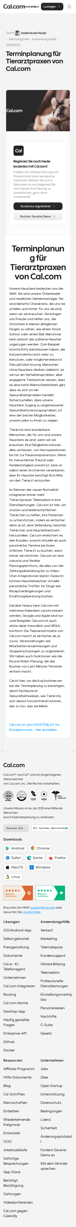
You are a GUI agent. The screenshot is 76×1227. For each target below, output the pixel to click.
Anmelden (31, 6)
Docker (9, 1050)
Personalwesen (53, 1008)
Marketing (49, 939)
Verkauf (47, 930)
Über (44, 1077)
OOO (7, 1142)
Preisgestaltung (16, 947)
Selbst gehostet (16, 939)
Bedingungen (51, 1111)
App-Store (11, 1172)
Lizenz (46, 1120)
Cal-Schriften (14, 1094)
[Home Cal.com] (14, 6)
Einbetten (11, 1111)
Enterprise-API (15, 1033)
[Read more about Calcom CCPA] (33, 796)
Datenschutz (51, 1103)
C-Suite (47, 1025)
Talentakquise (51, 947)
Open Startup (51, 1086)
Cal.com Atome (15, 1003)
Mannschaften (15, 1103)
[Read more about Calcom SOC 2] (22, 796)
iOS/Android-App (17, 930)
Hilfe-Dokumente (17, 1077)
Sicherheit (49, 1128)
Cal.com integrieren (19, 986)
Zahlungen (12, 1194)
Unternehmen (14, 978)
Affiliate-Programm (19, 1069)
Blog (7, 1086)
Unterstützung (53, 1094)
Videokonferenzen (18, 1202)
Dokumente (12, 956)
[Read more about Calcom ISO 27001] (8, 796)
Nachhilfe (48, 1016)
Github (8, 1042)
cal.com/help (31, 912)
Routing (9, 994)
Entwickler (11, 1133)
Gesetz (46, 1033)
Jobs (44, 1069)
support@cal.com (42, 907)
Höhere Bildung (53, 964)
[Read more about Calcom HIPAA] (58, 796)
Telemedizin (50, 973)
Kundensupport (53, 956)
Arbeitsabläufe (15, 1150)
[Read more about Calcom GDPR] (44, 796)
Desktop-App (14, 1011)
